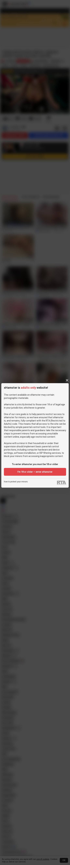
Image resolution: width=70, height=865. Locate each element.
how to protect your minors (16, 482)
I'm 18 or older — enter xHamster (35, 472)
